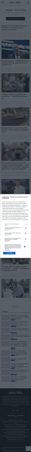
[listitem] (15, 224)
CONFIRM (9, 253)
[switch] (25, 228)
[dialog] (15, 226)
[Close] (28, 197)
